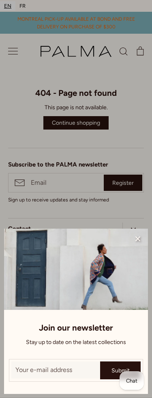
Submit (120, 370)
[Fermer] (138, 239)
